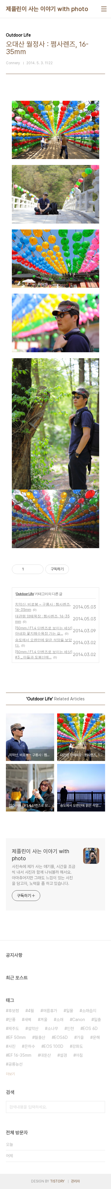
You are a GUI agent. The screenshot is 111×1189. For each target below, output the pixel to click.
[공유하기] (29, 569)
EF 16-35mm (19, 1055)
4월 (31, 1010)
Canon (78, 1019)
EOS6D (61, 1037)
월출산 (40, 1037)
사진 (11, 1046)
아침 (79, 1055)
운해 (96, 1037)
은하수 (29, 1046)
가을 (80, 1037)
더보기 (10, 1074)
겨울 (43, 1019)
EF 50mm (17, 1037)
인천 (70, 1028)
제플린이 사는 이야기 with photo (47, 9)
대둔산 (45, 1055)
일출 (97, 1019)
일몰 (69, 1010)
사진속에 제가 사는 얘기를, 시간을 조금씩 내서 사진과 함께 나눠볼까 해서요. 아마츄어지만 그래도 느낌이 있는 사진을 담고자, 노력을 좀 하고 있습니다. (43, 875)
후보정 (13, 1010)
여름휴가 (50, 1010)
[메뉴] (104, 9)
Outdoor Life (25, 594)
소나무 (52, 1028)
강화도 (77, 1046)
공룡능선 (15, 1064)
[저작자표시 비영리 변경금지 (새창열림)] (77, 569)
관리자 (75, 1181)
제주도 (13, 1028)
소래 (59, 1019)
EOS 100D (53, 1046)
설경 (63, 1055)
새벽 (27, 1019)
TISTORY (57, 1181)
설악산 (33, 1028)
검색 (99, 1107)
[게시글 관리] (37, 569)
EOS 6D (90, 1028)
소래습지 (89, 1010)
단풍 (11, 1019)
